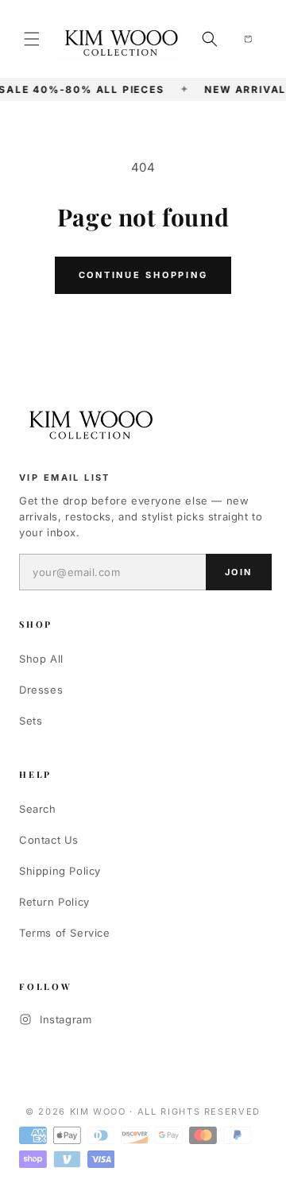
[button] (31, 38)
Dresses (41, 689)
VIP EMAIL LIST (64, 477)
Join (239, 572)
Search (37, 808)
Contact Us (49, 839)
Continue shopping (143, 274)
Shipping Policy (60, 870)
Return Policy (54, 901)
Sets (30, 720)
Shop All (41, 658)
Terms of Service (64, 932)
